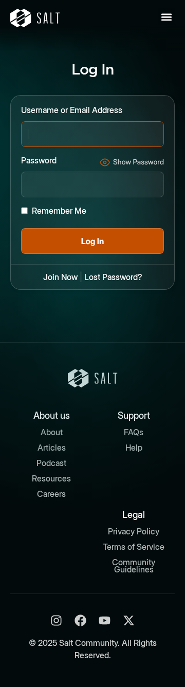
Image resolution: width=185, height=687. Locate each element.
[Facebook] (80, 620)
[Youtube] (104, 620)
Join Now (60, 277)
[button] (166, 16)
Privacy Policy (133, 531)
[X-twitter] (129, 620)
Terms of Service (133, 547)
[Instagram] (56, 620)
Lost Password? (113, 277)
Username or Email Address (71, 110)
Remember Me (59, 211)
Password (39, 160)
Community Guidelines (133, 565)
